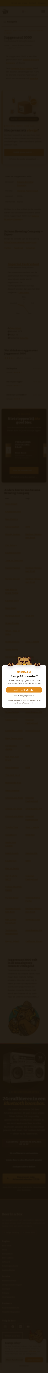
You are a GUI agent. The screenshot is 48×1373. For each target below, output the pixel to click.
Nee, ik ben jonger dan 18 (24, 696)
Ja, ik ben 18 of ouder (24, 690)
